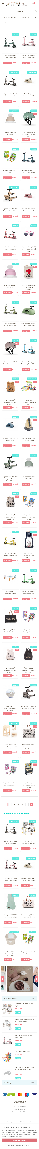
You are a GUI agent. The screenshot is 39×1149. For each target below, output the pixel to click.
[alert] (19, 1136)
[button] (19, 1146)
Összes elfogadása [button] (19, 1140)
